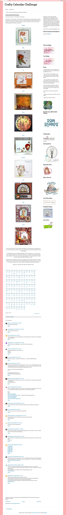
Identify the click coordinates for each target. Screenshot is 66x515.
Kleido (9, 386)
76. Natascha (14, 299)
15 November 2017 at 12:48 (16, 422)
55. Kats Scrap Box (22, 290)
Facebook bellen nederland (14, 460)
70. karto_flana (29, 295)
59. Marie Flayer (32, 290)
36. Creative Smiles (34, 282)
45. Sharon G (27, 286)
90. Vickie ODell (19, 304)
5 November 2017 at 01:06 (18, 329)
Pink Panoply (10, 403)
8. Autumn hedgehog (24, 272)
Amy (23, 135)
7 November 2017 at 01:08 (19, 342)
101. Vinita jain (16, 309)
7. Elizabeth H (22, 273)
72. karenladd (34, 295)
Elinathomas (10, 475)
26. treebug (9, 281)
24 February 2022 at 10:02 (18, 464)
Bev (23, 180)
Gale (23, 202)
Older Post (39, 501)
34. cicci (29, 281)
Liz (23, 70)
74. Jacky (9, 299)
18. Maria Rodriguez (19, 277)
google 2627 (10, 447)
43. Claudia (21, 286)
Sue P (23, 224)
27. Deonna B (12, 281)
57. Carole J (27, 290)
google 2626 (10, 446)
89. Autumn (16, 304)
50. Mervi (9, 290)
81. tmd (26, 299)
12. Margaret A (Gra (34, 273)
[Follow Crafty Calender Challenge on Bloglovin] (47, 34)
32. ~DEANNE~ (24, 282)
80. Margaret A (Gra (24, 300)
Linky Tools (35, 313)
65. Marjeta (16, 295)
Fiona (9, 357)
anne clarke (10, 456)
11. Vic (31, 272)
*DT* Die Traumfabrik (12, 397)
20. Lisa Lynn (24, 277)
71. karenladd (32, 295)
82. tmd (29, 299)
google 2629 (10, 449)
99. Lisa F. (12, 308)
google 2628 (10, 448)
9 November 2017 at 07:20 (15, 363)
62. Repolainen (9, 295)
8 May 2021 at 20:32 (18, 444)
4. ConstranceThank (14, 273)
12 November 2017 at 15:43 (18, 403)
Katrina (23, 157)
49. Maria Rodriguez (7, 290)
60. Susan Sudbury (34, 290)
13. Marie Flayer (7, 277)
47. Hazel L (32, 286)
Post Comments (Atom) (15, 503)
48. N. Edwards (34, 286)
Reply (9, 332)
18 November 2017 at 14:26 (18, 436)
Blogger (45, 512)
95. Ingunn (31, 304)
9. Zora (26, 272)
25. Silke (6, 281)
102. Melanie (19, 308)
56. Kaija (24, 290)
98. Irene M (9, 308)
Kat (8, 409)
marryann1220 (11, 444)
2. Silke (9, 272)
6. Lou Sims (19, 272)
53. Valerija (16, 290)
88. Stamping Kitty (14, 304)
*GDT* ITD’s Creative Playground (14, 398)
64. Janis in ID (14, 295)
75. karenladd (12, 299)
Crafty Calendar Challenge (21, 4)
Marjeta (9, 422)
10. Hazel (29, 272)
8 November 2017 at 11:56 (16, 348)
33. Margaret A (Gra (27, 282)
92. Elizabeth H (24, 304)
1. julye (6, 272)
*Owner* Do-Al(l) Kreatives (13, 395)
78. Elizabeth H (19, 300)
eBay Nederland (11, 481)
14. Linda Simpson (9, 277)
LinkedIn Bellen (11, 470)
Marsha (23, 25)
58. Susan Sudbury (29, 290)
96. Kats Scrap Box (34, 304)
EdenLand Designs (11, 415)
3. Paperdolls (12, 273)
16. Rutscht (14, 277)
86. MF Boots (9, 304)
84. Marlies (34, 299)
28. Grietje (14, 281)
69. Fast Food (26, 295)
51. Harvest (11, 290)
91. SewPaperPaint (22, 304)
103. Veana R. (22, 308)
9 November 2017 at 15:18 (18, 378)
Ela (8, 335)
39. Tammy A (12, 286)
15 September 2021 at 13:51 (18, 456)
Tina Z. (9, 348)
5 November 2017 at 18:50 (14, 335)
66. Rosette (19, 295)
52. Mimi (14, 290)
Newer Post (8, 501)
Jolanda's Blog (10, 436)
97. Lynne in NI (7, 308)
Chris (23, 112)
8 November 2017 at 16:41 (15, 357)
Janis (9, 363)
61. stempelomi (6, 295)
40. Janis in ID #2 (14, 286)
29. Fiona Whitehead (17, 282)
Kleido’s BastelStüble (12, 394)
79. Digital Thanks (21, 300)
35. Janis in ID (32, 281)
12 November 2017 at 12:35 (16, 386)
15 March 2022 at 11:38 (17, 475)
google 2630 (10, 450)
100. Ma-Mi (14, 308)
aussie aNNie (10, 329)
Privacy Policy (11, 9)
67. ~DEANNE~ (22, 295)
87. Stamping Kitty (12, 304)
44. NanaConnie (24, 286)
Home (6, 9)
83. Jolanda (32, 299)
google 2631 (10, 451)
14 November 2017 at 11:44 (20, 415)
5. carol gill (16, 272)
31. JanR (22, 281)
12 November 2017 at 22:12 (14, 409)
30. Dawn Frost (19, 281)
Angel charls (10, 464)
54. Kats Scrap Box (19, 290)
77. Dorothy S (17, 299)
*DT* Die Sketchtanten (12, 396)
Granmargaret (10, 342)
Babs (23, 47)
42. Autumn (19, 286)
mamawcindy (10, 378)
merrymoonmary (35, 512)
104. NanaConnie (24, 309)
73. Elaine (7, 299)
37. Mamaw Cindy (6, 286)
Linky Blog (38, 313)
